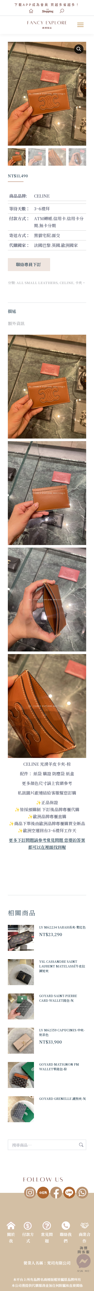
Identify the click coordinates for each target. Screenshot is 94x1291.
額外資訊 (16, 323)
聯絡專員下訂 (29, 264)
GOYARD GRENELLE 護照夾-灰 (62, 1098)
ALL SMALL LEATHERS (37, 282)
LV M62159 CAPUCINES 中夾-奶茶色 (62, 1032)
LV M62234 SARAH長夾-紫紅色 (62, 927)
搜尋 (80, 1145)
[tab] (47, 308)
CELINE (66, 282)
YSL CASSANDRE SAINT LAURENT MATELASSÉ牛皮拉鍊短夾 (62, 966)
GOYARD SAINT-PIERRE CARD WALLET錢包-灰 (58, 998)
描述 (12, 311)
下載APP (23, 5)
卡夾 (78, 282)
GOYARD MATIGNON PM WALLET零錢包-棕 (59, 1066)
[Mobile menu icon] (80, 24)
